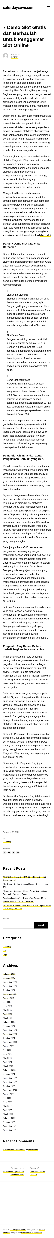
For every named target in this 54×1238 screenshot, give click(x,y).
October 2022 (9, 1086)
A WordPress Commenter (14, 1150)
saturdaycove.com (18, 1229)
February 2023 (9, 1070)
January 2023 (9, 1074)
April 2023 (7, 1062)
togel (5, 954)
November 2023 (10, 1034)
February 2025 (9, 974)
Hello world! (33, 1150)
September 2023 (10, 1042)
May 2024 (7, 1010)
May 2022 (7, 1106)
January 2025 (9, 978)
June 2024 (7, 1006)
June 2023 (7, 1054)
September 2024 (10, 994)
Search (6, 919)
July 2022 (7, 1098)
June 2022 (7, 1102)
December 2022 (10, 1078)
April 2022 (7, 1110)
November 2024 (10, 986)
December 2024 (10, 982)
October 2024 (9, 990)
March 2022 (8, 1114)
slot (4, 950)
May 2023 (7, 1058)
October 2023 (9, 1038)
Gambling (7, 842)
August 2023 (8, 1046)
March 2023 (8, 1066)
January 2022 (9, 1122)
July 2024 (7, 1002)
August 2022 (8, 1094)
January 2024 (9, 1026)
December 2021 (10, 1126)
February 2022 (9, 1118)
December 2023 (10, 1030)
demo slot (45, 235)
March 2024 (8, 1018)
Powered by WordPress (31, 1233)
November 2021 (10, 1130)
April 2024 (7, 1014)
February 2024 (9, 1022)
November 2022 (10, 1082)
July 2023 (7, 1050)
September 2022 (10, 1090)
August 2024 (8, 998)
